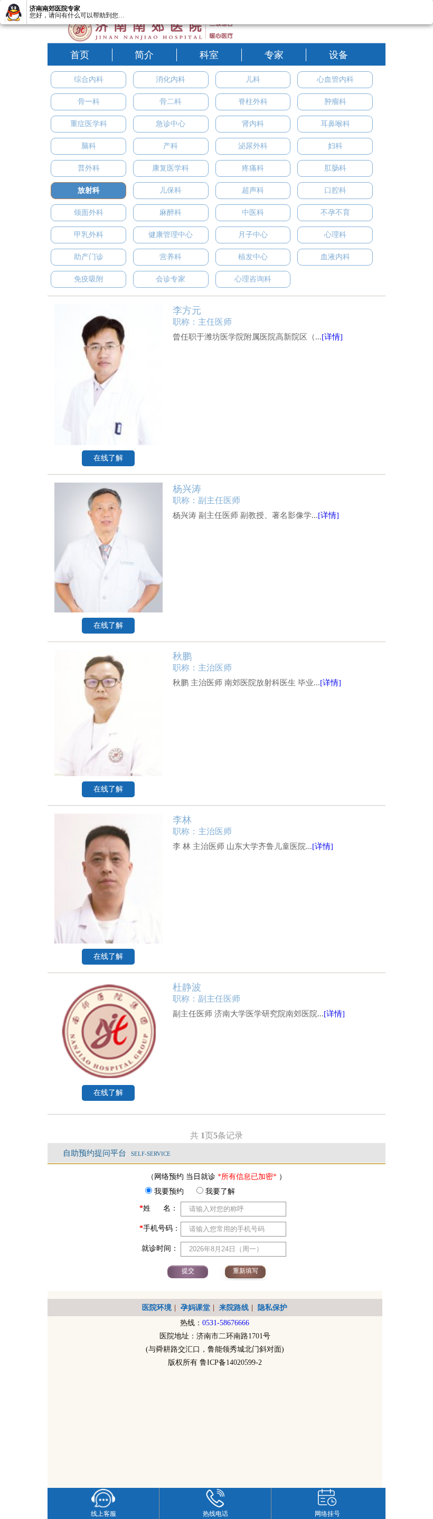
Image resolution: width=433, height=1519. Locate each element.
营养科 (170, 257)
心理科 (335, 235)
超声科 (253, 190)
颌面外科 (88, 212)
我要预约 (168, 1191)
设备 (338, 55)
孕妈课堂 (195, 1308)
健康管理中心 (170, 235)
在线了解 (108, 458)
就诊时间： (158, 1248)
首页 (79, 55)
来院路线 (234, 1308)
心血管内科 (335, 79)
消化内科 (170, 79)
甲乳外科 (88, 235)
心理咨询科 (252, 279)
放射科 (89, 190)
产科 (170, 146)
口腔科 (335, 190)
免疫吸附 (88, 279)
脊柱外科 (253, 102)
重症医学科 (88, 124)
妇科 (335, 146)
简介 (144, 55)
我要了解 (219, 1191)
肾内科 (253, 124)
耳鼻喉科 (335, 124)
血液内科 (335, 257)
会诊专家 (170, 279)
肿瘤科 (335, 102)
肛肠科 (335, 168)
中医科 (253, 212)
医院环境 (157, 1308)
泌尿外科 (253, 146)
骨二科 (170, 102)
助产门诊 (88, 257)
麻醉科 (170, 212)
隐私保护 (272, 1308)
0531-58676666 (225, 1323)
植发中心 (253, 257)
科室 (209, 55)
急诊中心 (170, 124)
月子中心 (253, 235)
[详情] (332, 337)
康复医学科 (170, 168)
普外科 (89, 168)
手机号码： (159, 1228)
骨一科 (89, 102)
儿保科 (170, 190)
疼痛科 (253, 168)
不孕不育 (335, 212)
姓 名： (158, 1208)
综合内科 (88, 79)
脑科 (88, 146)
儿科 (253, 79)
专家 (274, 55)
